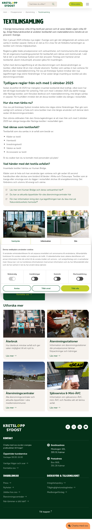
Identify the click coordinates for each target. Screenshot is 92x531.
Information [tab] (46, 241)
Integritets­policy (55, 483)
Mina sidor (75, 4)
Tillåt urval (46, 288)
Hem (5, 12)
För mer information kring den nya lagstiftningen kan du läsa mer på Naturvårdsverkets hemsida (43, 200)
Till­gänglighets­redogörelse (60, 487)
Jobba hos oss (10, 492)
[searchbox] (39, 4)
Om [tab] (75, 241)
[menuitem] (87, 4)
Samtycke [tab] (16, 241)
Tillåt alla (75, 288)
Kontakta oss (9, 468)
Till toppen (44, 512)
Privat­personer (16, 12)
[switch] (34, 279)
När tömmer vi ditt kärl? (14, 501)
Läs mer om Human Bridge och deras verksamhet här (36, 190)
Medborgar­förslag (55, 492)
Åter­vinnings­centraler (13, 497)
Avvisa (17, 288)
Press (5, 483)
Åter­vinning (30, 12)
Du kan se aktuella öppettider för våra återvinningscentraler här (40, 194)
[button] (54, 4)
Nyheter (7, 487)
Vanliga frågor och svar (14, 463)
